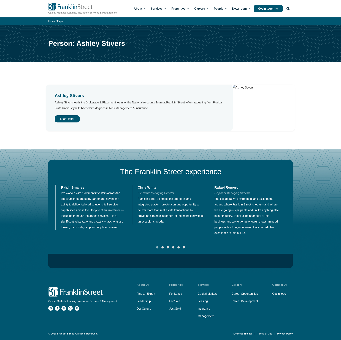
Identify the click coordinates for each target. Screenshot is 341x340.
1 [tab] (157, 247)
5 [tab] (178, 247)
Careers (199, 8)
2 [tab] (162, 247)
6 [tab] (184, 247)
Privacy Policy (285, 333)
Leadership (144, 301)
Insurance (204, 308)
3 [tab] (168, 247)
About (138, 8)
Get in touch (266, 8)
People (218, 8)
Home (51, 21)
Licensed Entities (243, 333)
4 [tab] (173, 247)
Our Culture (144, 308)
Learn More (67, 118)
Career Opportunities (245, 293)
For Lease (175, 293)
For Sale (174, 301)
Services (157, 8)
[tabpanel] (93, 207)
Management (206, 316)
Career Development (245, 301)
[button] (288, 8)
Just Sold (175, 308)
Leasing (203, 301)
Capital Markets (207, 293)
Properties (178, 8)
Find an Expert (146, 293)
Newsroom (239, 8)
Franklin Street (65, 333)
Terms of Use (265, 333)
